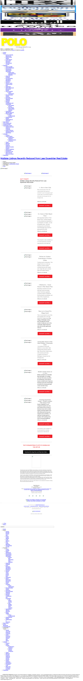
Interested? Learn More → (45, 205)
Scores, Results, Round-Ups (9, 55)
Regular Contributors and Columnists (9, 103)
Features (5, 65)
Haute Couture (9, 136)
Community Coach (7, 125)
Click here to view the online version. (36, 513)
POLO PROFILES (10, 67)
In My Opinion (9, 59)
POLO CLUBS (9, 66)
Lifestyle (5, 134)
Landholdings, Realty (14, 163)
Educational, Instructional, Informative (9, 70)
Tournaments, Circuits (9, 64)
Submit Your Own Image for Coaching (10, 128)
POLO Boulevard (7, 123)
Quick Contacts (9, 91)
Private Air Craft (9, 151)
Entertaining (8, 150)
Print (4, 166)
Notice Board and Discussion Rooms (10, 89)
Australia (8, 100)
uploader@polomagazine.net (40, 504)
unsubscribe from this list (34, 506)
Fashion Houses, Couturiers (12, 140)
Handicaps (8, 86)
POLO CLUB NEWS (9, 58)
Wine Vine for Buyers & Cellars (9, 153)
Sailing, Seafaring (10, 149)
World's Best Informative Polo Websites (12, 73)
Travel (7, 142)
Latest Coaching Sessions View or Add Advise (10, 131)
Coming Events (7, 124)
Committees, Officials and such (10, 112)
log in (13, 50)
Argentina (8, 97)
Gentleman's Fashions (11, 138)
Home (4, 52)
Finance (7, 135)
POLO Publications (11, 93)
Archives (8, 81)
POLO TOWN (9, 113)
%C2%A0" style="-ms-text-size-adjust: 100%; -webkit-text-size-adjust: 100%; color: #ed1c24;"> (36, 490)
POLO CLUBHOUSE (11, 115)
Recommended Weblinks (9, 99)
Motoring (8, 143)
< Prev (4, 523)
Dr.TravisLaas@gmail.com (38, 490)
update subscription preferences (44, 506)
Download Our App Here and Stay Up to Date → (36, 452)
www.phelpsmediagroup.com (36, 508)
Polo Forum (6, 122)
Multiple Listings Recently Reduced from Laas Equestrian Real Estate (34, 158)
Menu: (2, 48)
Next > (4, 524)
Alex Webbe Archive (11, 106)
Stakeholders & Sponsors (9, 120)
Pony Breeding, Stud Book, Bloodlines (9, 79)
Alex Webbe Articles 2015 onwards (11, 109)
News (4, 53)
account (22, 50)
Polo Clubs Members (8, 61)
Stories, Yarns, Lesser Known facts (9, 84)
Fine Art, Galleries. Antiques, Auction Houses (10, 146)
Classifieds (5, 155)
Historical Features (8, 76)
